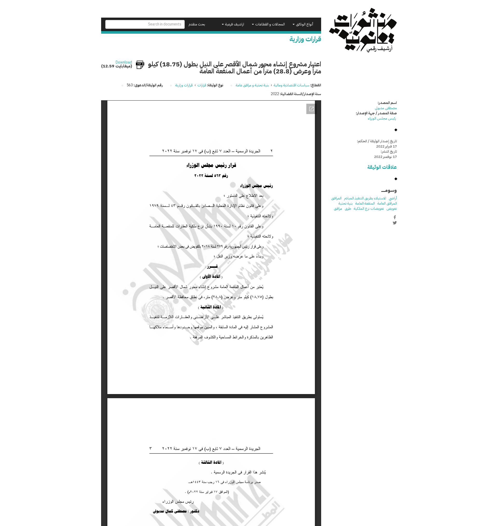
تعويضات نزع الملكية (369, 208)
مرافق (338, 208)
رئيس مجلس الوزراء (382, 118)
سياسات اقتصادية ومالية (291, 85)
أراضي (393, 198)
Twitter (395, 223)
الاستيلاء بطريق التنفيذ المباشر (365, 198)
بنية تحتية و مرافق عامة (252, 85)
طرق (348, 208)
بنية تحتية (345, 203)
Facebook (395, 217)
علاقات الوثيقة (382, 167)
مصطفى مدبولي (386, 108)
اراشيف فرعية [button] (234, 24)
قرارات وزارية (184, 85)
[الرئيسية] (363, 30)
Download (124, 62)
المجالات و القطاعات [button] (269, 24)
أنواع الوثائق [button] (304, 24)
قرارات (201, 85)
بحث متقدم (197, 24)
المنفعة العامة (365, 203)
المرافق (336, 198)
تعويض (391, 208)
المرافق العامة (387, 203)
